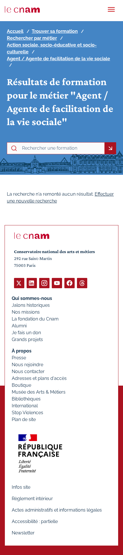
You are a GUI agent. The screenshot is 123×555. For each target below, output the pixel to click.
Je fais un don (26, 332)
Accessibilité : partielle (35, 521)
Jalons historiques (31, 305)
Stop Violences (27, 412)
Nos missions (26, 312)
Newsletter (23, 533)
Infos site (21, 487)
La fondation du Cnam (35, 319)
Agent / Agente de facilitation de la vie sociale (58, 58)
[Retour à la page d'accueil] (22, 9)
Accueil (15, 31)
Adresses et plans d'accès (39, 378)
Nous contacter (28, 371)
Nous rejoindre (27, 364)
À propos (21, 351)
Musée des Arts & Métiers (39, 392)
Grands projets (27, 339)
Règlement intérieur (32, 498)
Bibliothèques (26, 399)
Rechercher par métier (32, 38)
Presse (19, 357)
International (25, 405)
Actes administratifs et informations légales (57, 510)
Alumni (19, 325)
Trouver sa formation (55, 31)
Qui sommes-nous (32, 298)
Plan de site (24, 419)
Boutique (21, 385)
